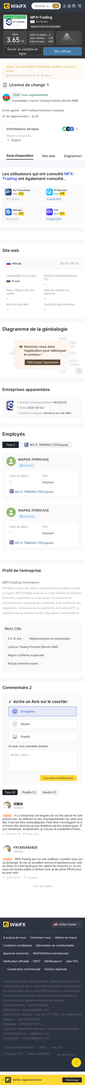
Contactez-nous (40, 937)
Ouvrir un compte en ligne (22, 51)
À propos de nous (14, 937)
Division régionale (55, 969)
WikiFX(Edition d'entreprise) (50, 953)
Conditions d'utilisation (17, 945)
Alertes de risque (66, 937)
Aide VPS (72, 961)
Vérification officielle (16, 961)
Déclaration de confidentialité (55, 945)
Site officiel (62, 51)
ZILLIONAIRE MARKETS (19, 1047)
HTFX (43, 1047)
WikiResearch (53, 961)
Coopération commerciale (23, 969)
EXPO (36, 961)
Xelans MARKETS (39, 1053)
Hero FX (57, 1047)
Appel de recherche (16, 953)
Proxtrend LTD (13, 1053)
